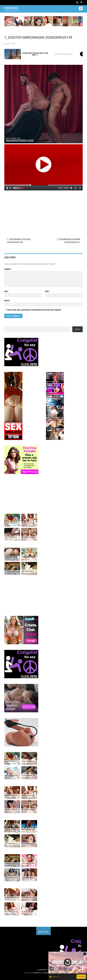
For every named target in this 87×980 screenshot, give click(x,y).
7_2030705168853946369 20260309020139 (38, 37)
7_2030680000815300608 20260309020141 (70, 241)
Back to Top (44, 932)
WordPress (37, 973)
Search (77, 329)
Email (47, 291)
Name (6, 291)
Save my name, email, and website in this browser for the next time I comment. (34, 310)
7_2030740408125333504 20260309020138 (17, 241)
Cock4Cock (42, 970)
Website (7, 300)
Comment (8, 269)
